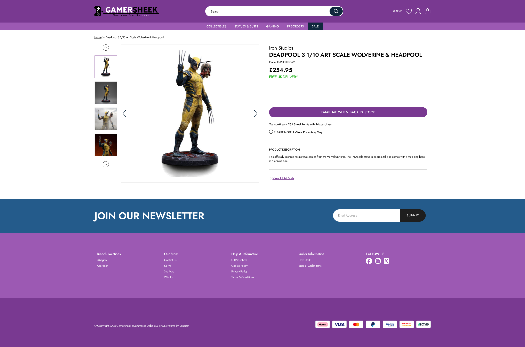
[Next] (255, 113)
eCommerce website (143, 326)
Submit (413, 215)
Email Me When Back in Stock (348, 112)
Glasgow (102, 260)
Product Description (284, 149)
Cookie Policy (239, 266)
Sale (315, 26)
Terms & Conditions (242, 277)
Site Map (169, 271)
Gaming (272, 26)
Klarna (167, 266)
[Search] (336, 11)
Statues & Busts (246, 26)
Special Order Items (310, 266)
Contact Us (170, 260)
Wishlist (168, 277)
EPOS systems (167, 326)
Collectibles (216, 26)
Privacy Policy (239, 271)
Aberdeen (102, 266)
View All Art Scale (283, 178)
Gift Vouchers (239, 260)
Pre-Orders (295, 26)
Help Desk (304, 260)
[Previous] (124, 113)
